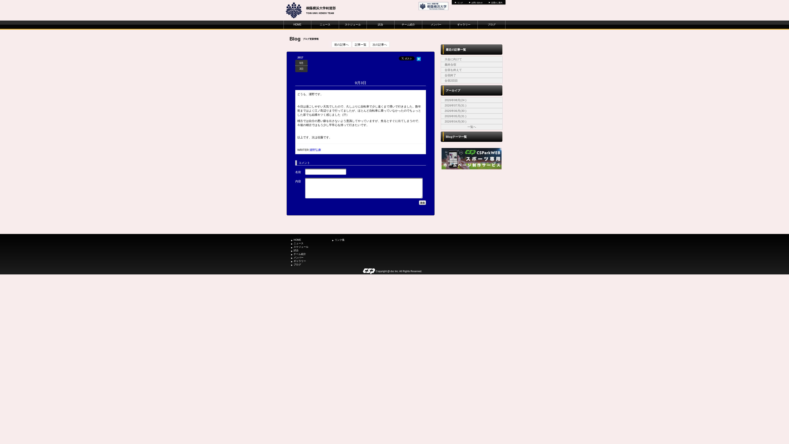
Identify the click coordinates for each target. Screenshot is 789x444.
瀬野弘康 (315, 149)
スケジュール (353, 24)
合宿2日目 (451, 80)
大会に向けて (453, 59)
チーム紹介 (408, 24)
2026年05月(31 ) (455, 116)
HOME (297, 24)
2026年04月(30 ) (455, 121)
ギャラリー (464, 24)
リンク (460, 3)
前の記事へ (341, 44)
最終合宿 (450, 64)
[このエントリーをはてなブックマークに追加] (419, 58)
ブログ (492, 24)
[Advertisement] (471, 201)
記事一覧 (360, 44)
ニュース (325, 24)
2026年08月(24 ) (455, 100)
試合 (380, 24)
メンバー (436, 24)
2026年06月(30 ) (455, 110)
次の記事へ (380, 44)
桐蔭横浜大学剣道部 (321, 8)
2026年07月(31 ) (455, 105)
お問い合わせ (477, 3)
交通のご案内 (496, 3)
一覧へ (471, 126)
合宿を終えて (453, 70)
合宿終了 (450, 75)
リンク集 (340, 239)
